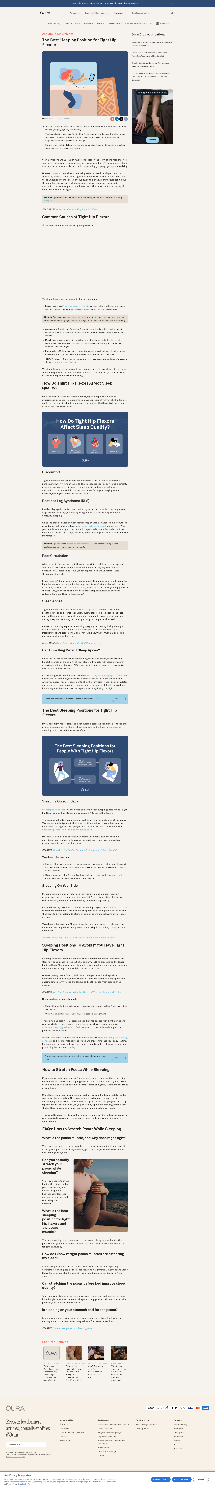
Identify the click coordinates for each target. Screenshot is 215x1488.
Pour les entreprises (135, 23)
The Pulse (180, 1425)
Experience (118, 13)
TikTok (177, 1441)
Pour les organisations (141, 13)
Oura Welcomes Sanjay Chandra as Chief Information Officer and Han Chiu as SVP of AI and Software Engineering (151, 77)
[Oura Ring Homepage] (46, 12)
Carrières (64, 1437)
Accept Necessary (181, 1479)
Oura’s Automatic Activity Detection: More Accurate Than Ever (95, 1372)
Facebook (178, 1429)
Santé (99, 23)
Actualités (116, 1363)
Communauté (114, 23)
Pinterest (178, 1437)
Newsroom (65, 1441)
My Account (103, 1448)
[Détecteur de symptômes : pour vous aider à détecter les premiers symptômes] (119, 1353)
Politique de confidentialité (15, 1457)
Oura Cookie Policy (25, 1484)
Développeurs (142, 1429)
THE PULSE (53, 24)
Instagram (179, 1433)
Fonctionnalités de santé (95, 13)
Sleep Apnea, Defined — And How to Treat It (78, 643)
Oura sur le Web (105, 1452)
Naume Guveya (55, 119)
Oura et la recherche (76, 1363)
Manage (201, 1479)
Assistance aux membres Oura (112, 1425)
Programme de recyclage (109, 1433)
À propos (64, 1425)
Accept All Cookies (160, 1479)
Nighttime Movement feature (81, 544)
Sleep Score (49, 201)
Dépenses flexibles (107, 1437)
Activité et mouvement (57, 34)
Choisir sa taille (105, 1429)
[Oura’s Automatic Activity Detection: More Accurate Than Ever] (96, 1353)
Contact (101, 1456)
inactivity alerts (78, 317)
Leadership (65, 1429)
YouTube (178, 1449)
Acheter (73, 13)
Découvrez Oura (71, 23)
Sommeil (87, 23)
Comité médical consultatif (73, 1433)
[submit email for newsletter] (43, 1444)
